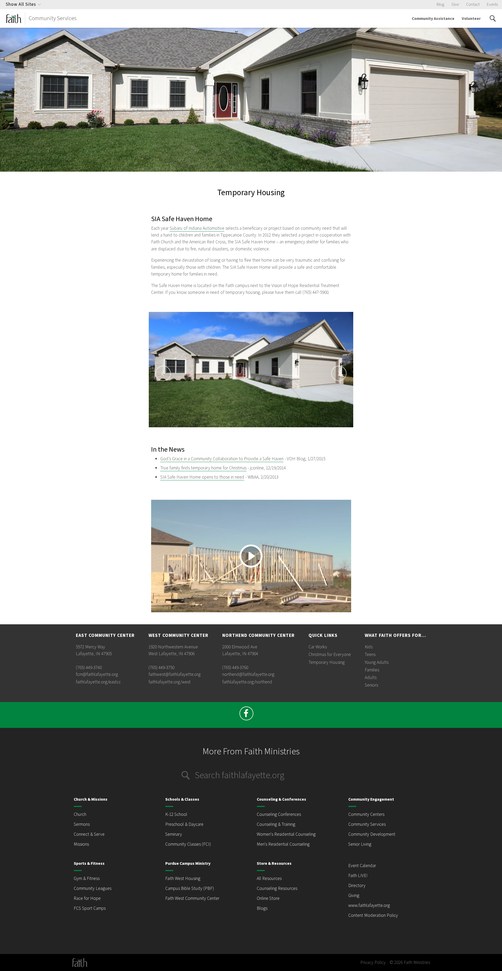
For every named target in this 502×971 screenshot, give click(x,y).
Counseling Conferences (279, 814)
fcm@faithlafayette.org (97, 674)
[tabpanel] (251, 369)
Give (455, 4)
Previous (163, 373)
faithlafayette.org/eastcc (98, 682)
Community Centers (366, 814)
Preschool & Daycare (184, 824)
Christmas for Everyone (330, 654)
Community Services (367, 824)
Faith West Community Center (192, 898)
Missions (81, 844)
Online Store (268, 898)
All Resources (269, 878)
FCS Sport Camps (90, 908)
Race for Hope (87, 898)
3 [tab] (247, 430)
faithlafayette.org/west (170, 682)
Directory (357, 885)
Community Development (371, 834)
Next (339, 373)
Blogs (262, 908)
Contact (473, 4)
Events (492, 4)
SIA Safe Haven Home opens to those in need (202, 477)
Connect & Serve (89, 834)
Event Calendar (362, 865)
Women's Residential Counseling (286, 834)
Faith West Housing (182, 878)
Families (372, 670)
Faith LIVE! (358, 875)
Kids (369, 647)
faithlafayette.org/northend (247, 682)
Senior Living (359, 844)
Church (80, 814)
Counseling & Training (276, 824)
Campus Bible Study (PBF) (189, 888)
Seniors (371, 685)
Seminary (173, 834)
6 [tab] (266, 430)
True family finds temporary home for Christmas (203, 468)
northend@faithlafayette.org (248, 674)
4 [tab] (254, 430)
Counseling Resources (277, 888)
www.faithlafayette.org (369, 905)
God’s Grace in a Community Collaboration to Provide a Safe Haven (221, 459)
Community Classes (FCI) (188, 844)
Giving (353, 895)
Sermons (82, 824)
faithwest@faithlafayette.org (175, 674)
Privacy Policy (373, 962)
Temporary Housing (327, 662)
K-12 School (176, 814)
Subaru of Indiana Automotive (197, 228)
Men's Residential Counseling (283, 844)
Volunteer (471, 18)
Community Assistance (433, 18)
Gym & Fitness (87, 878)
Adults (370, 677)
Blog (440, 4)
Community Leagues (92, 888)
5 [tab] (260, 430)
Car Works (318, 647)
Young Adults (377, 662)
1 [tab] (235, 430)
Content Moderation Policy (373, 915)
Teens (370, 654)
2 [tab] (241, 430)
